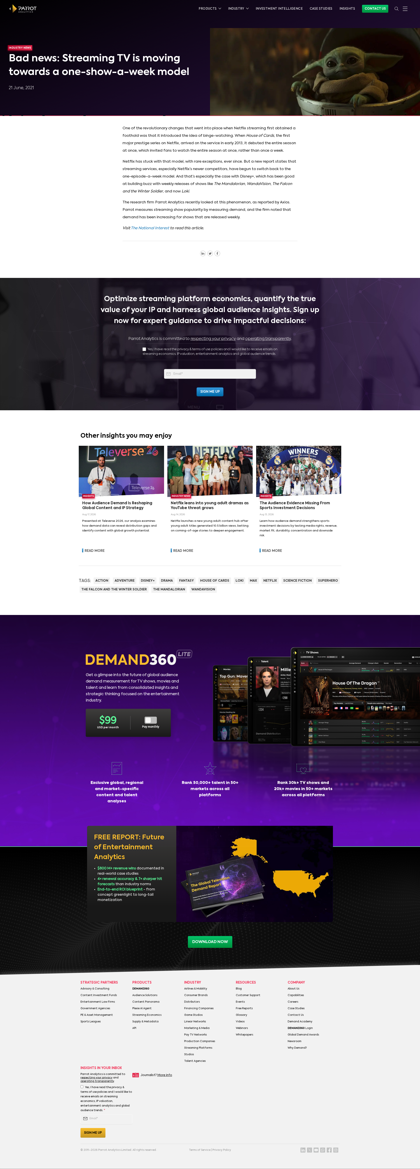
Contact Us (375, 8)
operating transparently (268, 339)
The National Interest (150, 228)
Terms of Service (199, 1150)
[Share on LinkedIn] (202, 253)
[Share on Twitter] (210, 253)
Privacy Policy (221, 1150)
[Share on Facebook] (217, 253)
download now (210, 942)
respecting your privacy (213, 339)
